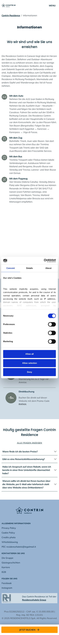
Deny (29, 372)
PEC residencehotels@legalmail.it (19, 546)
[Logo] (8, 5)
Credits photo (9, 537)
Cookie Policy (8, 532)
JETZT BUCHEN (27, 629)
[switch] (52, 324)
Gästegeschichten (11, 562)
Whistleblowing (10, 542)
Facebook (7, 583)
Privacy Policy (9, 528)
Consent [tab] (10, 268)
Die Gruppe (7, 558)
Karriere (6, 567)
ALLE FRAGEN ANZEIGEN (29, 443)
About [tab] (48, 268)
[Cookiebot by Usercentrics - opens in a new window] (44, 260)
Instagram (7, 587)
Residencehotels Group (34, 599)
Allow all (29, 354)
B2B (4, 572)
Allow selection (29, 363)
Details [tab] (29, 268)
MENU (52, 5)
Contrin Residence (11, 15)
